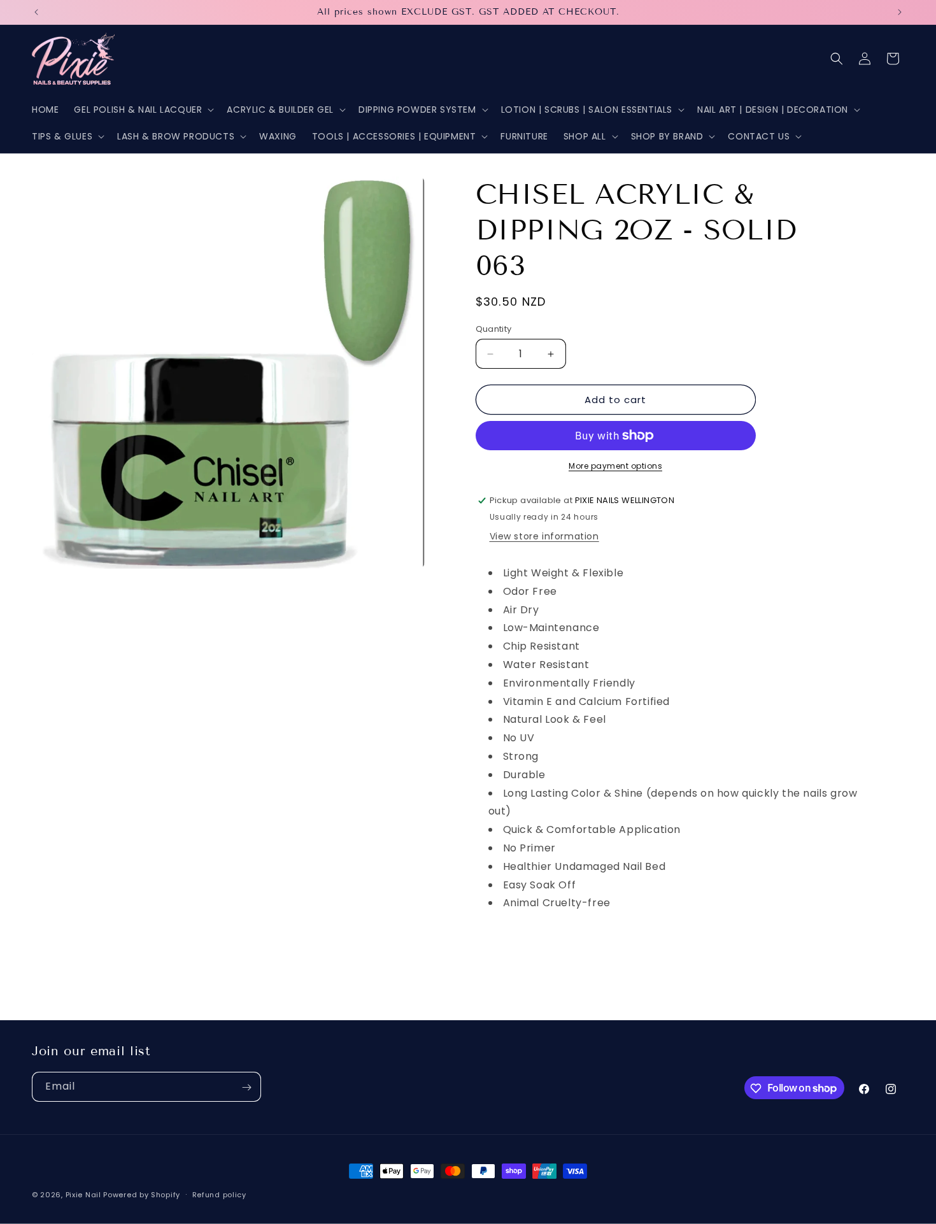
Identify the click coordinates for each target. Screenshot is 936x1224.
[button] (142, 109)
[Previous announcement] (36, 12)
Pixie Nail (83, 1195)
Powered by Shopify (141, 1195)
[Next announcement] (900, 12)
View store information (544, 536)
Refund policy (219, 1194)
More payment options (615, 465)
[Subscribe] (246, 1087)
